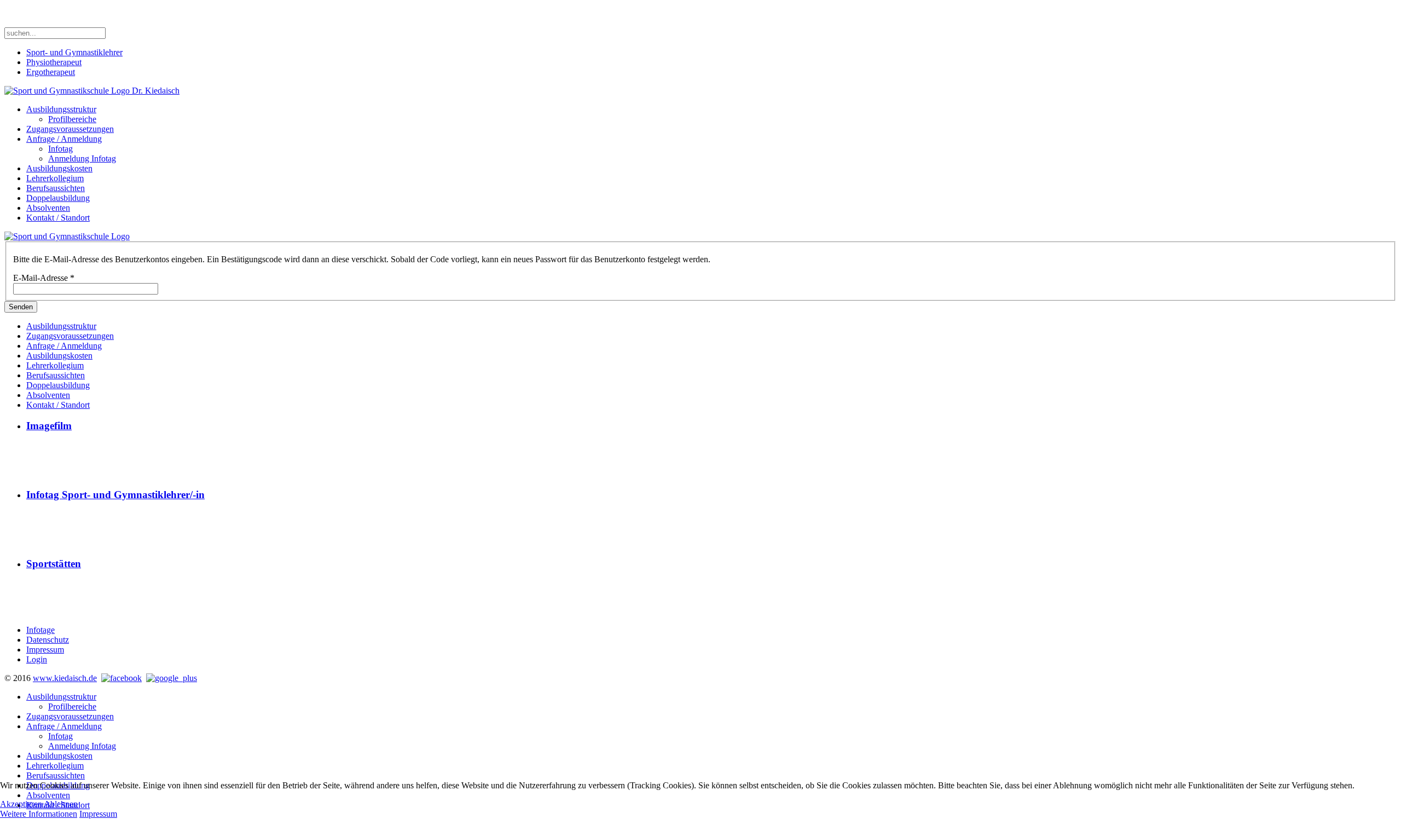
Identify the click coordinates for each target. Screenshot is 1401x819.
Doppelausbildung (58, 198)
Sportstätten (53, 563)
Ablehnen (61, 804)
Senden (21, 307)
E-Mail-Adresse (43, 277)
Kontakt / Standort (58, 217)
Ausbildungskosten (59, 168)
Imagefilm (49, 425)
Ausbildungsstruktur (61, 109)
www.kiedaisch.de (65, 678)
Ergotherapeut (50, 72)
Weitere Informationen (38, 813)
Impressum (45, 649)
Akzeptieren (21, 804)
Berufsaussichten (55, 188)
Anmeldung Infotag (82, 158)
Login (36, 659)
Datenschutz (47, 639)
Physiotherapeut (54, 62)
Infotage (40, 630)
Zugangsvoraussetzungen (70, 129)
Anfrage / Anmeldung (64, 138)
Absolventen (48, 207)
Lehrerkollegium (55, 178)
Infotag (60, 148)
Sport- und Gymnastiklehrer (74, 52)
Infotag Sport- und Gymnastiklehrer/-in (115, 494)
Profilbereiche (72, 119)
